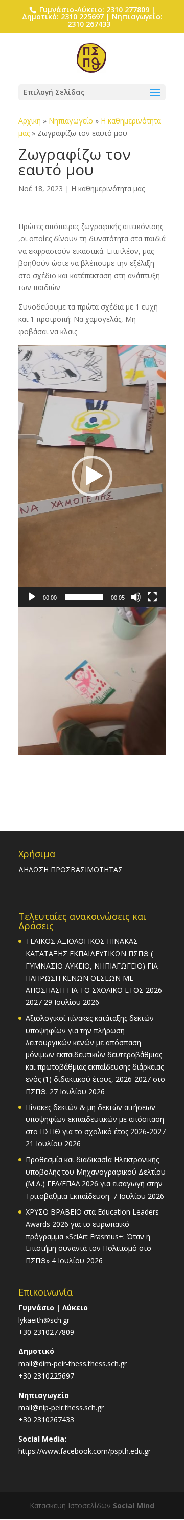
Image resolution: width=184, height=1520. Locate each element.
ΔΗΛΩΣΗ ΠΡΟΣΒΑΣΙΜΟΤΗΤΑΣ (70, 869)
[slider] (84, 597)
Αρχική (29, 121)
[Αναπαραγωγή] (32, 597)
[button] (92, 476)
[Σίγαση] (136, 597)
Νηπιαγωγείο (71, 121)
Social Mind (133, 1505)
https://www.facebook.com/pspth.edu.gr (84, 1451)
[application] (92, 476)
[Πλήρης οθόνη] (152, 597)
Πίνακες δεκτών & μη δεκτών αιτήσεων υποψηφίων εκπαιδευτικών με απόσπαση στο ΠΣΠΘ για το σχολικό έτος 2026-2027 (96, 1119)
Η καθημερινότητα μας (108, 188)
